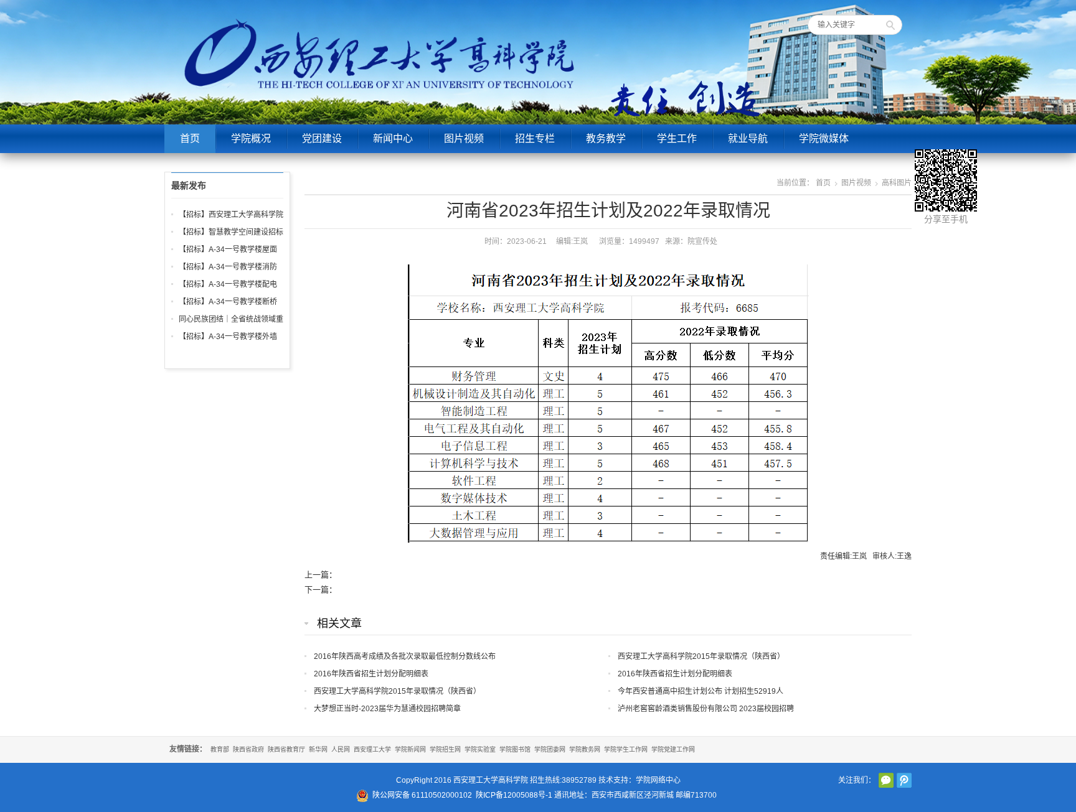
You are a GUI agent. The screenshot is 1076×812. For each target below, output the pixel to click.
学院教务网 (584, 749)
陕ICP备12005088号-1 (514, 795)
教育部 (219, 749)
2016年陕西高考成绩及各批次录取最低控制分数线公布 (405, 656)
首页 (190, 138)
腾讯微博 (904, 780)
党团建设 (322, 138)
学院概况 (251, 138)
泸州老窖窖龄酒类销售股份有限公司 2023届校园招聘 (706, 708)
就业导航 (748, 138)
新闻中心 (393, 138)
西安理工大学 (372, 749)
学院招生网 (445, 749)
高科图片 (897, 183)
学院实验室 (480, 749)
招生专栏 (535, 138)
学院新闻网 (410, 749)
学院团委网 (549, 749)
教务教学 (606, 138)
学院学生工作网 (626, 749)
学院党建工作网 (673, 749)
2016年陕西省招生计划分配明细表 (371, 674)
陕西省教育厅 (286, 749)
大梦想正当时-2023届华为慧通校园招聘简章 (387, 708)
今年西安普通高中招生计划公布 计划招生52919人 (700, 691)
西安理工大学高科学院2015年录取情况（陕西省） (701, 656)
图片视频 (464, 138)
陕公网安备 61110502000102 (422, 795)
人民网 (340, 749)
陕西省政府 (248, 749)
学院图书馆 (515, 749)
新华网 (318, 749)
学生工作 (677, 138)
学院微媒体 (824, 138)
